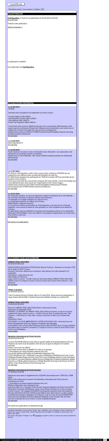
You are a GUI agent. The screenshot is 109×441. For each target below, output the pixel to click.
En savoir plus (97, 440)
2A (42, 406)
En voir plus (12, 136)
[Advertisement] (25, 43)
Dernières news (15, 9)
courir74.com (16, 4)
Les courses (27, 9)
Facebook (38, 415)
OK (105, 440)
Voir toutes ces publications (18, 222)
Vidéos (37, 9)
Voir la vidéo (13, 331)
